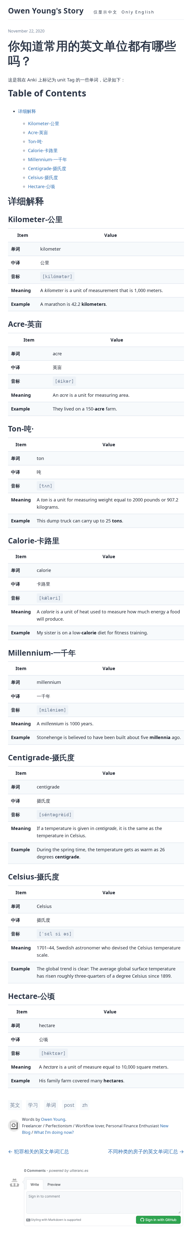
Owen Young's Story (46, 10)
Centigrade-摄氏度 (47, 168)
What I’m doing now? (54, 1132)
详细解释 (27, 111)
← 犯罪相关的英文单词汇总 (38, 1151)
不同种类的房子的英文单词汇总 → (146, 1151)
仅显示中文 (106, 12)
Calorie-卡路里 (43, 150)
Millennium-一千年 (47, 159)
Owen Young (53, 1119)
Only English (138, 12)
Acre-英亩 (38, 132)
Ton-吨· (35, 141)
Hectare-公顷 (41, 186)
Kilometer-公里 (43, 123)
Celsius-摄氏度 (43, 177)
